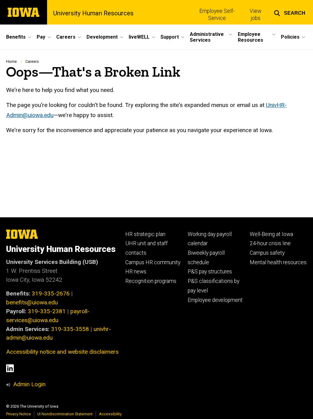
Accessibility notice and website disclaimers (62, 351)
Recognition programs (150, 281)
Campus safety (267, 253)
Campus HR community (152, 262)
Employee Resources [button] (250, 37)
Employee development (215, 300)
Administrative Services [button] (207, 37)
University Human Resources (93, 13)
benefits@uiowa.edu (32, 302)
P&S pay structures (210, 272)
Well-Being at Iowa (271, 234)
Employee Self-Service (217, 14)
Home (11, 61)
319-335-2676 (51, 293)
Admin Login (29, 384)
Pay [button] (41, 37)
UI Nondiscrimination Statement (65, 414)
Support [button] (169, 37)
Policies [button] (290, 37)
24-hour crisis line (270, 243)
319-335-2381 (47, 311)
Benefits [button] (16, 37)
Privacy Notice (18, 414)
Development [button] (102, 37)
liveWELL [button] (139, 37)
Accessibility (110, 414)
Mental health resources (278, 262)
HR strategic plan (145, 234)
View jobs (255, 14)
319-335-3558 (70, 329)
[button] (289, 12)
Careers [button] (65, 37)
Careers (32, 61)
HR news (135, 272)
